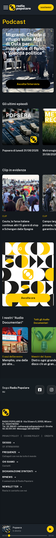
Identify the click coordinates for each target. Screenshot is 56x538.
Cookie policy (31, 436)
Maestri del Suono (41, 356)
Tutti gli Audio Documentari (41, 321)
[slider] (9, 535)
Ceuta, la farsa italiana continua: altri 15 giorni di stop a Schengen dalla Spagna (20, 225)
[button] (5, 7)
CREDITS (48, 436)
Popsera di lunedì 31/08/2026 (20, 150)
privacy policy (10, 436)
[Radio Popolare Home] (20, 7)
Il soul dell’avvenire (12, 356)
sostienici (45, 7)
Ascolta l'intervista (28, 84)
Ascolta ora (28, 297)
